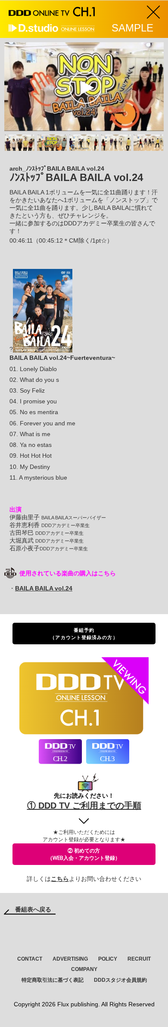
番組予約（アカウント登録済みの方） (84, 633)
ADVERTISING (70, 959)
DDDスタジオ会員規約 (120, 980)
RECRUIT (139, 959)
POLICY (107, 959)
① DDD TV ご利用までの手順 (84, 805)
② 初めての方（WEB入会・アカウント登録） (83, 854)
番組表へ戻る (33, 909)
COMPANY (84, 969)
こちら (60, 878)
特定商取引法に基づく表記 (53, 980)
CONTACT (29, 959)
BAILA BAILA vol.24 (43, 588)
